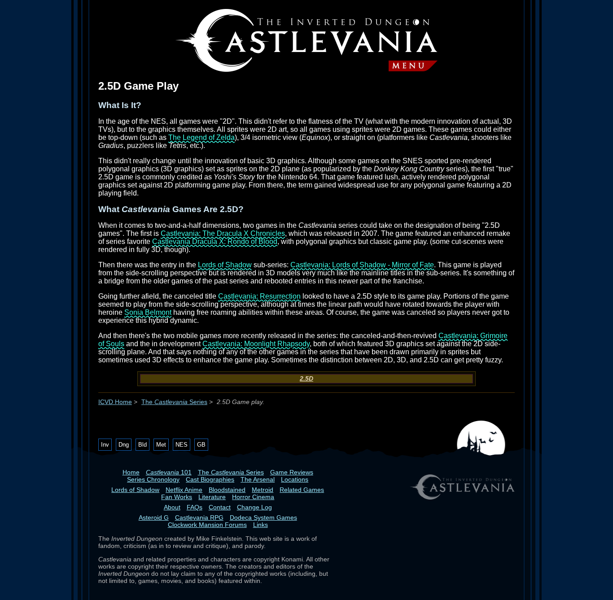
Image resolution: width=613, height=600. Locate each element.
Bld (142, 444)
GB (201, 444)
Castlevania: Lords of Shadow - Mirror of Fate (362, 265)
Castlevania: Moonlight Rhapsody (256, 344)
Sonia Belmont (147, 312)
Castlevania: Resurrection (259, 296)
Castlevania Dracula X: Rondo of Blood (214, 241)
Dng (123, 444)
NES (181, 444)
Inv (105, 444)
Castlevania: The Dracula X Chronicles (223, 233)
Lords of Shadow (225, 265)
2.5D (306, 378)
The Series (174, 402)
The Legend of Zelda (201, 137)
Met (161, 444)
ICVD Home (115, 402)
